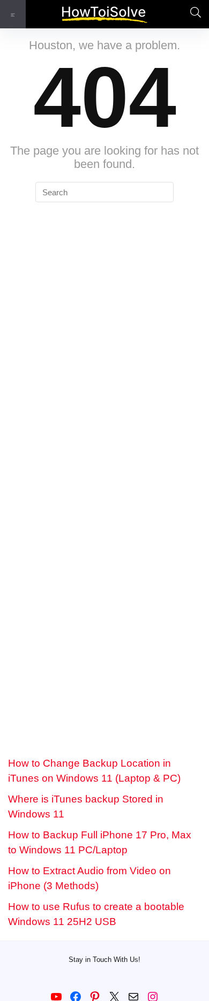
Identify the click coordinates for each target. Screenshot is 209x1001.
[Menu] (13, 14)
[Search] (192, 14)
